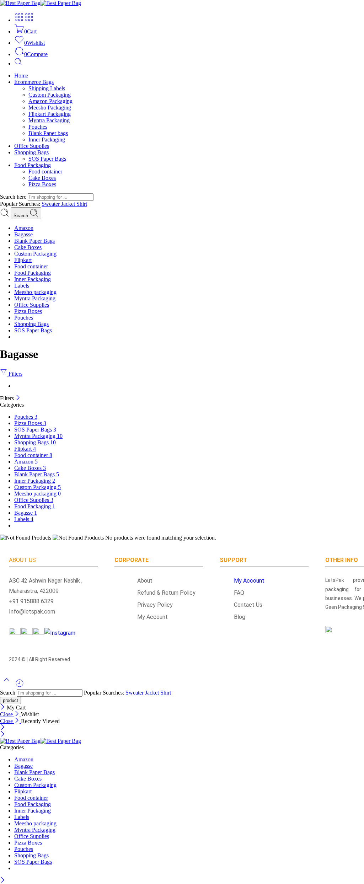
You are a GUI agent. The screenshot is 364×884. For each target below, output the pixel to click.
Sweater (51, 204)
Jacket (68, 204)
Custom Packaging (49, 95)
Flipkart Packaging (49, 114)
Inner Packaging (46, 139)
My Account (148, 617)
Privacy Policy (151, 604)
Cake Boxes (42, 178)
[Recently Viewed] (19, 686)
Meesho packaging (35, 292)
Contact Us (248, 604)
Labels (21, 286)
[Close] (18, 398)
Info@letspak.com (32, 611)
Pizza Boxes (42, 184)
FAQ (239, 592)
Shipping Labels (46, 88)
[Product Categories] (19, 20)
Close (7, 714)
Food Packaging (32, 165)
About (140, 580)
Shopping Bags (31, 152)
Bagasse (23, 234)
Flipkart (23, 260)
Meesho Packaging (49, 108)
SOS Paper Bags (47, 159)
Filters (14, 374)
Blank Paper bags (48, 133)
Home (21, 76)
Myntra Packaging (49, 120)
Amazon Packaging (50, 101)
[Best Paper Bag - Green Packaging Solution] (40, 3)
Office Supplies (31, 146)
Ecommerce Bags (34, 82)
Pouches (37, 127)
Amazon (23, 228)
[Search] (18, 63)
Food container (45, 171)
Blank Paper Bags (34, 241)
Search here (14, 197)
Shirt (81, 204)
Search (22, 215)
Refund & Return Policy (162, 592)
